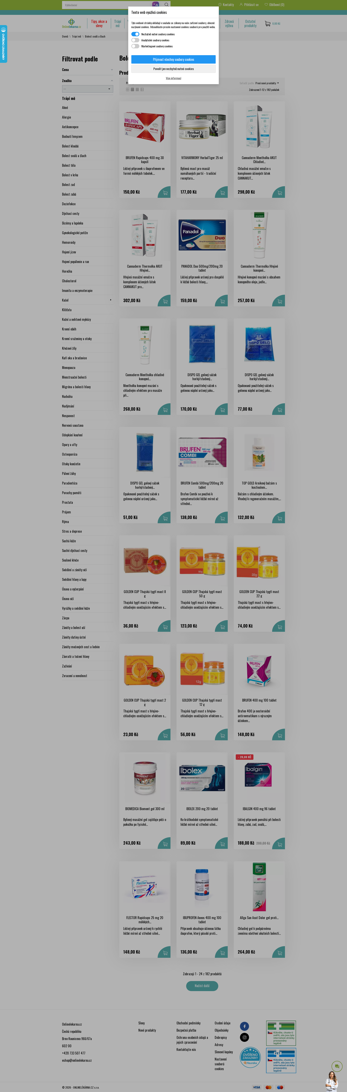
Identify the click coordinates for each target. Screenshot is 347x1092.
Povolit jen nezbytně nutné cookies (173, 68)
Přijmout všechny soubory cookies (173, 59)
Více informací (173, 78)
